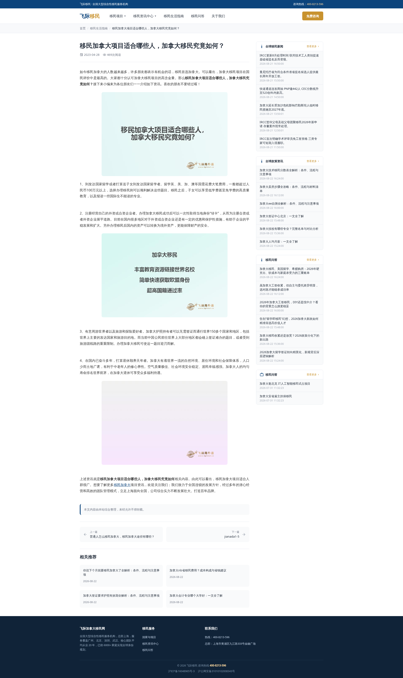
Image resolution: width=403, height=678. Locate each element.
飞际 (90, 16)
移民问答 (197, 16)
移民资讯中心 (145, 16)
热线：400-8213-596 (217, 637)
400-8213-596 (315, 4)
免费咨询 (312, 16)
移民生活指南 (174, 16)
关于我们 (218, 16)
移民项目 (118, 16)
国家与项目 (149, 637)
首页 (83, 28)
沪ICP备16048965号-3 (181, 671)
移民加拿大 (122, 484)
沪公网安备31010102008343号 (216, 671)
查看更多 (312, 46)
